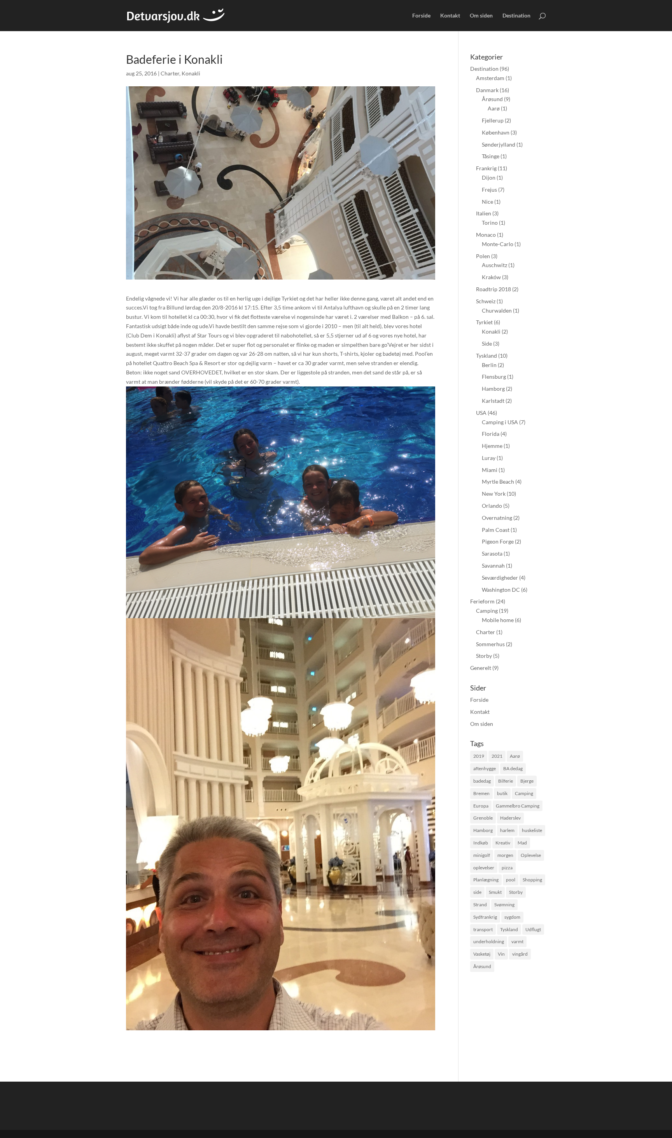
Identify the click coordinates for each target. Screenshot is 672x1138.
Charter (170, 73)
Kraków (491, 277)
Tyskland (486, 355)
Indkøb (480, 843)
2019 (478, 756)
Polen (483, 256)
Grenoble (483, 818)
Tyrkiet (484, 322)
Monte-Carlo (497, 244)
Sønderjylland (498, 144)
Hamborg (493, 388)
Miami (489, 470)
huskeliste (532, 830)
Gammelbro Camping (517, 806)
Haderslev (510, 818)
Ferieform (482, 601)
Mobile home (498, 620)
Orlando (492, 505)
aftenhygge (484, 768)
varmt (517, 941)
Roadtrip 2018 (493, 289)
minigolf (481, 855)
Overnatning (497, 517)
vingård (520, 954)
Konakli (191, 73)
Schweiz (485, 301)
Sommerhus (490, 644)
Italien (483, 213)
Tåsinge (490, 156)
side (477, 892)
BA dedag (513, 768)
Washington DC (501, 589)
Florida (490, 433)
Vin (501, 954)
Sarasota (492, 553)
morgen (505, 855)
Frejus (489, 189)
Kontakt (450, 16)
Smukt (495, 892)
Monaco (486, 234)
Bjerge (527, 781)
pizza (507, 868)
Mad (522, 843)
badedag (482, 781)
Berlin (489, 365)
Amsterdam (490, 78)
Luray (488, 458)
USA (481, 412)
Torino (490, 222)
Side (487, 343)
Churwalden (497, 310)
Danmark (487, 90)
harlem (507, 830)
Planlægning (486, 880)
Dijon (488, 177)
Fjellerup (493, 120)
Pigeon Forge (498, 541)
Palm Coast (495, 529)
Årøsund (492, 99)
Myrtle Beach (498, 481)
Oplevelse (531, 855)
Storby (484, 655)
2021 (497, 756)
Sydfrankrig (485, 917)
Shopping (532, 880)
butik (502, 793)
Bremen (481, 793)
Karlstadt (493, 400)
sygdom (512, 917)
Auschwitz (494, 265)
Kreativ (502, 843)
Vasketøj (481, 954)
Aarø (494, 108)
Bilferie (505, 781)
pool (510, 880)
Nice (487, 201)
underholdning (488, 941)
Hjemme (492, 445)
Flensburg (494, 376)
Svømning (504, 904)
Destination (516, 16)
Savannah (493, 565)
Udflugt (533, 929)
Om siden (481, 16)
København (495, 132)
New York (494, 493)
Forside (421, 16)
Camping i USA (500, 422)
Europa (480, 806)
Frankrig (486, 168)
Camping (487, 610)
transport (483, 929)
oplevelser (483, 868)
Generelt (480, 667)
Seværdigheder (500, 577)
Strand (480, 904)
